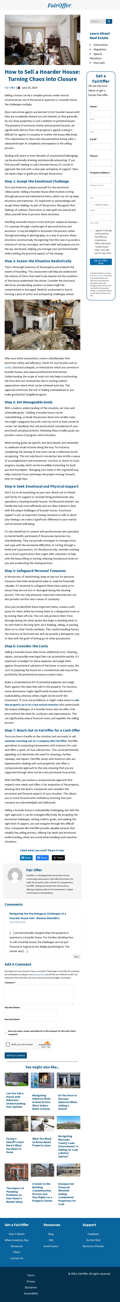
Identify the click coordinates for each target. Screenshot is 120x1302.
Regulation (100, 49)
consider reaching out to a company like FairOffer (35, 741)
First (92, 119)
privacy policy (38, 974)
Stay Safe (99, 63)
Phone (94, 155)
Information (101, 45)
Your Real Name (12, 1007)
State (92, 210)
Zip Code (94, 222)
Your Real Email (12, 1019)
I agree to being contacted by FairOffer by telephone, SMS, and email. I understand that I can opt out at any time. (103, 242)
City (92, 197)
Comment (10, 982)
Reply (76, 956)
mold (8, 367)
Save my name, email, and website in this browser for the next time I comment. (42, 1033)
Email (94, 139)
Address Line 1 (97, 185)
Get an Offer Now (101, 262)
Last (92, 131)
